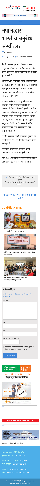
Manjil (27, 483)
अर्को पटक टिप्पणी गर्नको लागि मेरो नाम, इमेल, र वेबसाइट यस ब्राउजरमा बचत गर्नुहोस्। (19, 348)
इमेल (5, 330)
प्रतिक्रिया (5, 300)
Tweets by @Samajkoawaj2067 (13, 443)
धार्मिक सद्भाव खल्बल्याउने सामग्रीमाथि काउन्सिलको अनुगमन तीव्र (20, 253)
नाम (4, 323)
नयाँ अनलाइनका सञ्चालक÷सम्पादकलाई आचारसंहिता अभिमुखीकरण (16, 279)
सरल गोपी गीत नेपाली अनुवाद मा (14, 231)
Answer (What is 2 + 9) (11, 338)
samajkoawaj (8, 57)
